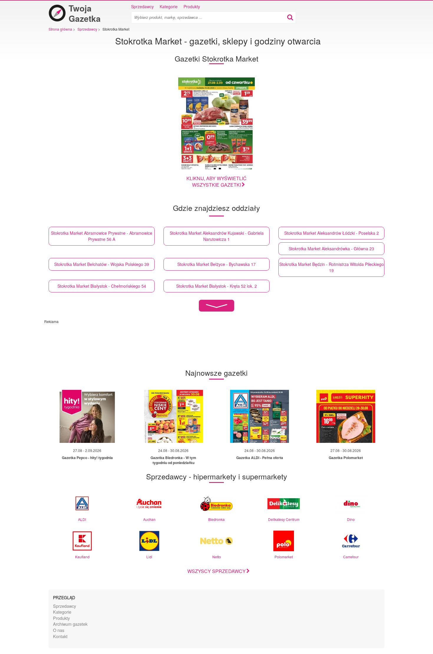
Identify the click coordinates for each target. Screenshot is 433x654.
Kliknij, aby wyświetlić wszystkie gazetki (216, 181)
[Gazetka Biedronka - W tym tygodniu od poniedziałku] (173, 416)
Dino (351, 519)
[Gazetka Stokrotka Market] (216, 123)
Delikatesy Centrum (284, 519)
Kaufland (82, 556)
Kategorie (169, 6)
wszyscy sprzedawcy (216, 571)
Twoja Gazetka (85, 13)
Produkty (192, 6)
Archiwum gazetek (70, 624)
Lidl (149, 556)
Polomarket (284, 556)
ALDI (82, 519)
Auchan (149, 519)
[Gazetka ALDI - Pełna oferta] (259, 416)
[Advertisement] (187, 337)
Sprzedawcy (142, 6)
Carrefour (350, 556)
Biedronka (216, 519)
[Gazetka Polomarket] (345, 416)
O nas (58, 630)
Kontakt (60, 636)
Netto (216, 556)
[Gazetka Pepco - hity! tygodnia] (87, 416)
